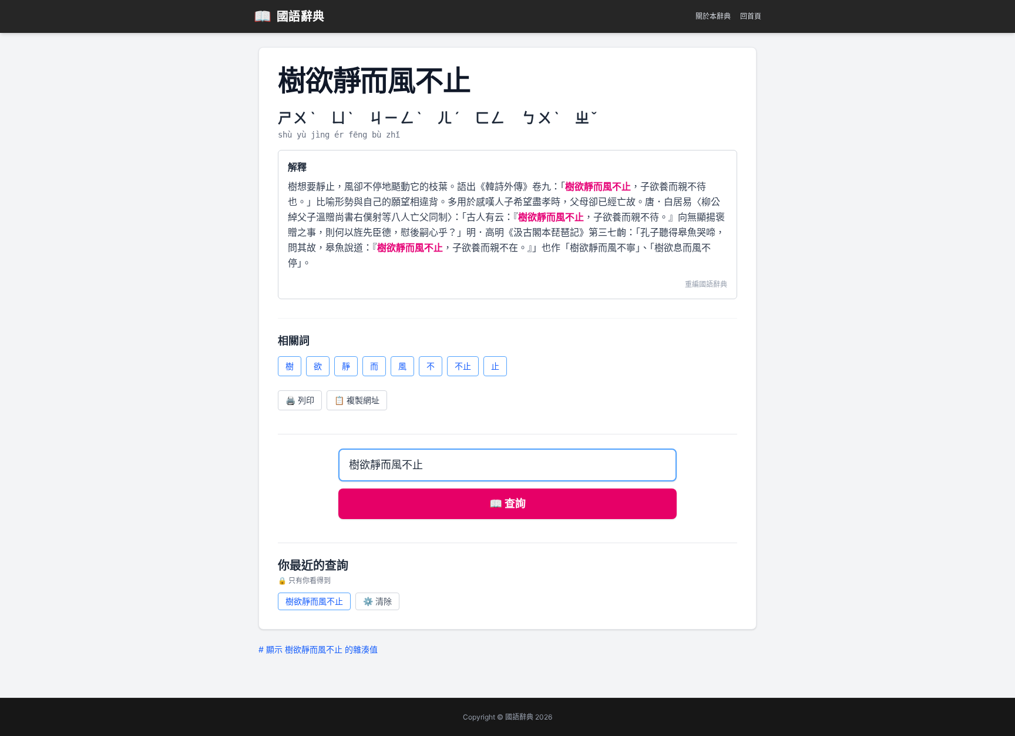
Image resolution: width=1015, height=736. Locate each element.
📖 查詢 (507, 503)
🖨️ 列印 (299, 400)
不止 (463, 366)
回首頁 (750, 16)
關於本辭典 (713, 16)
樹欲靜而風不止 (314, 601)
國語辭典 (289, 16)
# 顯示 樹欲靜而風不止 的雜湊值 (318, 649)
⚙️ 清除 (377, 601)
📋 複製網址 (356, 400)
